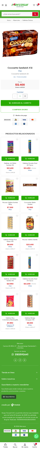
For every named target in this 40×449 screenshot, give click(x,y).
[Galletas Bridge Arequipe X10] (30, 301)
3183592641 (21, 354)
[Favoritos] (34, 5)
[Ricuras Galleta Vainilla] (30, 222)
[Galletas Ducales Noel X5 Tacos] (30, 146)
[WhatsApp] (15, 360)
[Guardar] (17, 139)
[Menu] (3, 5)
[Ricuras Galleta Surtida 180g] (10, 185)
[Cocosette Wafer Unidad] (30, 185)
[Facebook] (20, 360)
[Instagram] (24, 360)
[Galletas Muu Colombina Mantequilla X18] (10, 301)
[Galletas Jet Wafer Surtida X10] (10, 146)
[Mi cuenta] (6, 5)
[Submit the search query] (35, 14)
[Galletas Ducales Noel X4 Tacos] (30, 262)
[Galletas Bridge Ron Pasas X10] (10, 222)
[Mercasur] (20, 5)
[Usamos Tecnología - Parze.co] (11, 405)
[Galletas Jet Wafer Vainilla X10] (10, 262)
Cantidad (20, 92)
